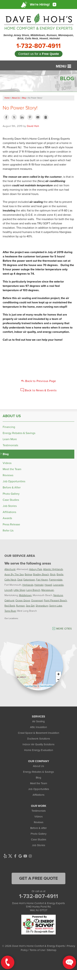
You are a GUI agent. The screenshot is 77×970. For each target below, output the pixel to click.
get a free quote (38, 878)
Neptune (58, 595)
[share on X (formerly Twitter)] (14, 117)
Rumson (20, 605)
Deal (19, 579)
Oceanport (37, 600)
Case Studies (11, 500)
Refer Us (8, 530)
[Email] (38, 117)
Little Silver (19, 590)
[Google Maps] (20, 856)
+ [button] (58, 674)
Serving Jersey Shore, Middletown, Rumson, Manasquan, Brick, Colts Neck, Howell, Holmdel (38, 37)
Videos (7, 463)
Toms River (10, 610)
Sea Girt (30, 605)
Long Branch (33, 590)
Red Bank (9, 605)
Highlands (27, 584)
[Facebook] (15, 856)
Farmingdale (55, 579)
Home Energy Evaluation (38, 750)
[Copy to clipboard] (46, 117)
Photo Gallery (11, 493)
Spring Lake (55, 605)
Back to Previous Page (40, 381)
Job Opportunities (14, 481)
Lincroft (8, 590)
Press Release (11, 524)
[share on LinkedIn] (22, 117)
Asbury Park (35, 569)
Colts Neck (10, 579)
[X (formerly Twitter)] (10, 856)
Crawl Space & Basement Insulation (38, 733)
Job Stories (10, 506)
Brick (53, 574)
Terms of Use (37, 950)
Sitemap (51, 950)
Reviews (8, 475)
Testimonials (10, 445)
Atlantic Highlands (53, 569)
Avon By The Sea (14, 574)
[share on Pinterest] (30, 117)
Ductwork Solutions (38, 739)
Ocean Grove (22, 600)
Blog (6, 454)
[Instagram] (30, 856)
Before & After (12, 487)
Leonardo (58, 584)
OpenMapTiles (30, 685)
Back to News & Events (40, 390)
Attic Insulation (38, 727)
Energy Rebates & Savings (19, 433)
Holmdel (39, 584)
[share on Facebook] (6, 117)
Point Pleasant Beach (55, 600)
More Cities (64, 629)
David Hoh (33, 126)
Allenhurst (9, 569)
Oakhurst (9, 600)
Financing (9, 427)
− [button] (58, 679)
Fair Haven (42, 579)
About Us (12, 416)
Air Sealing (38, 721)
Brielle (60, 574)
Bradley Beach (41, 574)
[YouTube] (25, 856)
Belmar (28, 574)
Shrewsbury (42, 605)
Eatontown (29, 579)
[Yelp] (5, 856)
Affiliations (9, 512)
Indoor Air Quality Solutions (38, 744)
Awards (7, 518)
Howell (48, 584)
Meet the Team (12, 469)
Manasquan (47, 590)
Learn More (10, 439)
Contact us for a (38, 54)
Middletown (25, 595)
